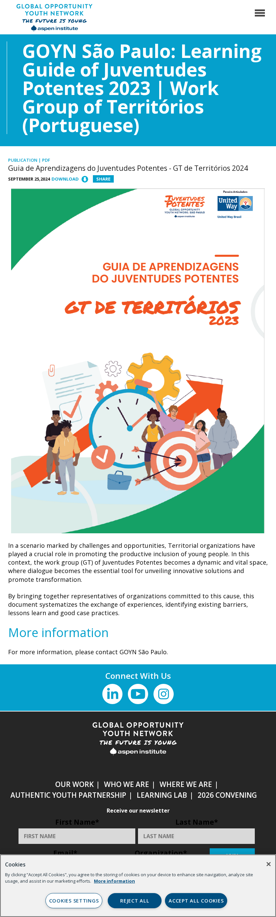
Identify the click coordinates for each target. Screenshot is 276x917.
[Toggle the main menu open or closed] (260, 16)
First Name (77, 822)
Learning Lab (162, 795)
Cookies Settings (74, 900)
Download (65, 179)
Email (65, 853)
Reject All (134, 900)
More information (114, 881)
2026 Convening (227, 795)
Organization (161, 853)
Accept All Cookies (196, 900)
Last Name (196, 822)
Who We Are (126, 784)
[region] (138, 885)
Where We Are (186, 784)
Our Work (74, 784)
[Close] (268, 864)
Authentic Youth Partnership (68, 795)
